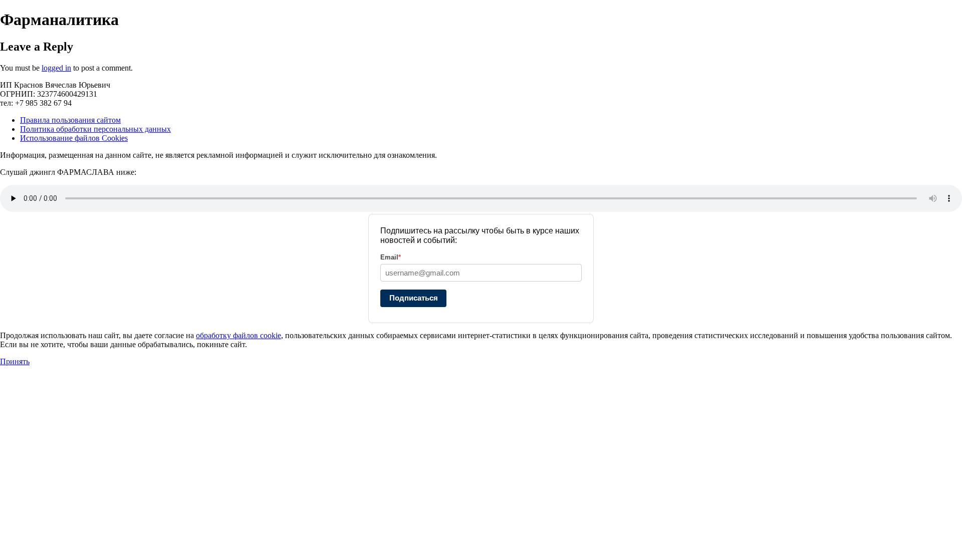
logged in (56, 68)
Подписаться (413, 298)
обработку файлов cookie (238, 335)
